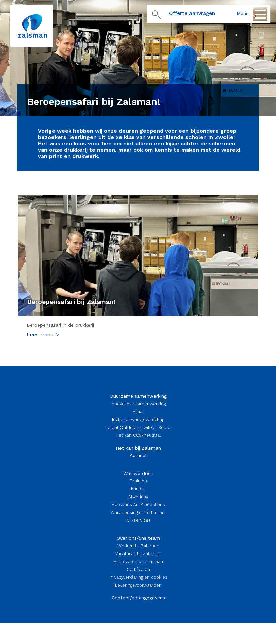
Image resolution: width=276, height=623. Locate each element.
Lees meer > (43, 334)
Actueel (138, 455)
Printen (138, 488)
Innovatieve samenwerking (138, 403)
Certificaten (138, 569)
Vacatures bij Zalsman (138, 553)
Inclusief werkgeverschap (138, 419)
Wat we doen (138, 473)
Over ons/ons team (138, 538)
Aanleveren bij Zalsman (138, 561)
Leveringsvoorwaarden (138, 585)
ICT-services (138, 520)
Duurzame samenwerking (138, 396)
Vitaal (138, 411)
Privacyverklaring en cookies (138, 577)
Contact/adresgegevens (138, 597)
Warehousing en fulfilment (138, 512)
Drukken (138, 480)
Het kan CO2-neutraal (138, 435)
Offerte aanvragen (192, 13)
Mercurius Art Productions (138, 504)
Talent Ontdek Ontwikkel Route (138, 427)
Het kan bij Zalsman (138, 448)
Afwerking (138, 496)
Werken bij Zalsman (138, 545)
